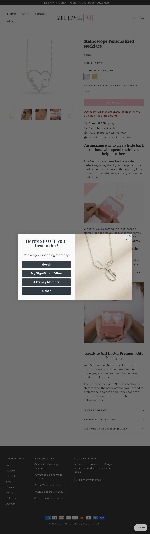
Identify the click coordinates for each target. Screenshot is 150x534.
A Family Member (46, 282)
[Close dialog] (128, 237)
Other (46, 291)
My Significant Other (46, 273)
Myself (46, 264)
